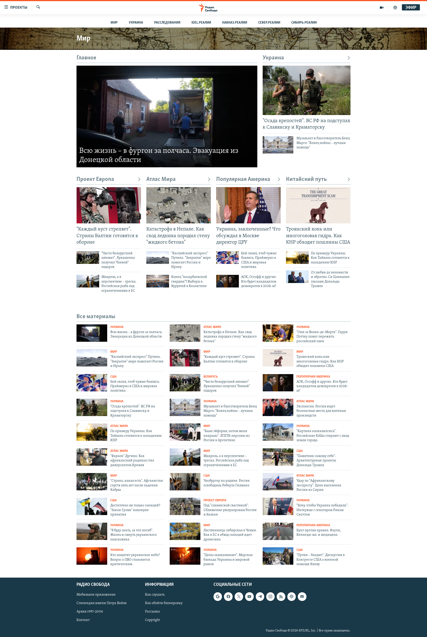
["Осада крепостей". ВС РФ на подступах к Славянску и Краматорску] (306, 90)
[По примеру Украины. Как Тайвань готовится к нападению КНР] (297, 257)
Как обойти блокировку (164, 603)
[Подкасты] (291, 597)
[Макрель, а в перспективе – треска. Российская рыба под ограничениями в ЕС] (88, 281)
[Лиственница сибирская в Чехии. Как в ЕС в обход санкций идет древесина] (185, 531)
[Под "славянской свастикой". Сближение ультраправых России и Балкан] (185, 506)
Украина (136, 22)
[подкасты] (395, 7)
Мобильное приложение (96, 595)
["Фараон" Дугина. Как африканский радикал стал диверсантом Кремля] (92, 457)
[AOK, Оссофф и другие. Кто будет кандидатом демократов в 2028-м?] (227, 281)
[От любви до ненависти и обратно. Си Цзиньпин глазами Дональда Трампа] (297, 276)
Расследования (167, 22)
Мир (114, 22)
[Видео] (382, 7)
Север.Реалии (269, 22)
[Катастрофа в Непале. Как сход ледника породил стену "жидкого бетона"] (178, 205)
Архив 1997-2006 (90, 612)
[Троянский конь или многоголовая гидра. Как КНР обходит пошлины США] (318, 205)
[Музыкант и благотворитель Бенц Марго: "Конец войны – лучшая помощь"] (278, 145)
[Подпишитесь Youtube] (249, 597)
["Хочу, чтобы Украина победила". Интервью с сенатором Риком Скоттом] (278, 506)
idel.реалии (201, 22)
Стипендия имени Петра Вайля (102, 603)
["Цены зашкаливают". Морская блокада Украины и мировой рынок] (185, 556)
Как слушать (155, 595)
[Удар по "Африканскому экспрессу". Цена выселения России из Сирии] (278, 481)
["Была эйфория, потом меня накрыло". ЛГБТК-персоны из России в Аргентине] (185, 432)
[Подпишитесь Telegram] (260, 597)
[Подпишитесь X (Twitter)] (239, 597)
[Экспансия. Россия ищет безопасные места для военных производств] (278, 407)
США (113, 376)
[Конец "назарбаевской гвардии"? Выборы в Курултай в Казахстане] (157, 281)
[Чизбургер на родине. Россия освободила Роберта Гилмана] (185, 481)
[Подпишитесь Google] (218, 597)
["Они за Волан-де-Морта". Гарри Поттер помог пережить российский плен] (278, 333)
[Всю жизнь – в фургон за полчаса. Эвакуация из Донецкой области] (167, 116)
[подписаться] (302, 597)
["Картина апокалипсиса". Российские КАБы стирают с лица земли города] (278, 432)
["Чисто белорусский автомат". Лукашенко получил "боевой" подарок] (88, 257)
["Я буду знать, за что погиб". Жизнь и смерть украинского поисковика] (92, 531)
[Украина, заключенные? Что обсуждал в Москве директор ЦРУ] (248, 205)
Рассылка (152, 612)
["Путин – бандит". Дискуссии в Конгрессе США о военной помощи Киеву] (278, 556)
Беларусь (210, 376)
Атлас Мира (161, 179)
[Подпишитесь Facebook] (228, 597)
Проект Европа (95, 179)
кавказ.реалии (234, 22)
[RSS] (281, 597)
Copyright (152, 620)
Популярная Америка (243, 179)
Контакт (83, 620)
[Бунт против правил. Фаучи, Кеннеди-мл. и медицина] (278, 531)
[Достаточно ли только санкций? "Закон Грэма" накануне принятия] (92, 506)
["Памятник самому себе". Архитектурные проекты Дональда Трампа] (278, 457)
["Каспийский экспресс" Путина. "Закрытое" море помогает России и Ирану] (157, 257)
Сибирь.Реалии (304, 22)
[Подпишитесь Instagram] (270, 597)
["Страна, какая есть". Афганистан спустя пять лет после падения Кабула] (92, 481)
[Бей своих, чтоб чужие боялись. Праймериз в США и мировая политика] (227, 257)
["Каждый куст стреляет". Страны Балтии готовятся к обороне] (109, 205)
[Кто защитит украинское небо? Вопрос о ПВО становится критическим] (92, 556)
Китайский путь (306, 179)
